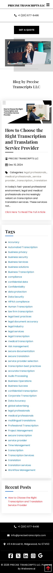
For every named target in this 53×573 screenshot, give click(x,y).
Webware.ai (28, 568)
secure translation (18, 356)
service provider (17, 440)
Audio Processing (18, 376)
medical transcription (20, 341)
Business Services (18, 262)
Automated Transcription (23, 247)
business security (18, 257)
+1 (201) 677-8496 (28, 15)
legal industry (16, 326)
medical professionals (18, 176)
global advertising (18, 405)
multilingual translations (22, 420)
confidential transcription (23, 391)
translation (40, 180)
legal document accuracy (23, 321)
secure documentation (21, 351)
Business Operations (20, 381)
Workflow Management (21, 470)
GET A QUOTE (26, 30)
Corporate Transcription (22, 395)
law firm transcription (20, 311)
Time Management (19, 445)
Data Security (16, 296)
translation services (19, 465)
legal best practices (19, 316)
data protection (17, 291)
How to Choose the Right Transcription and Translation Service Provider (25, 139)
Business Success (18, 386)
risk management (18, 346)
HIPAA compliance (18, 301)
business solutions (18, 267)
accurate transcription (21, 371)
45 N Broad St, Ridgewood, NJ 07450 (28, 544)
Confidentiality (16, 286)
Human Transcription (20, 306)
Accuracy (13, 242)
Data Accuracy (17, 400)
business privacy (17, 252)
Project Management (20, 430)
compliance (15, 277)
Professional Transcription (23, 425)
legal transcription (18, 336)
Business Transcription (21, 272)
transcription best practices (24, 366)
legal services (16, 331)
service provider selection (23, 361)
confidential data (18, 282)
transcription (24, 180)
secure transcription (20, 435)
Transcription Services (21, 455)
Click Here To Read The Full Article (25, 212)
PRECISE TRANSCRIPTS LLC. (25, 565)
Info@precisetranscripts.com (28, 535)
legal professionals (35, 172)
